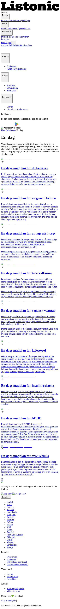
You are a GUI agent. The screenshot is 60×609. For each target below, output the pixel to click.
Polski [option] (9, 504)
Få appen (5, 39)
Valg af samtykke (8, 600)
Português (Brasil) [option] (15, 535)
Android (5, 45)
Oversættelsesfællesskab (17, 564)
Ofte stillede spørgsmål (17, 562)
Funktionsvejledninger (20, 20)
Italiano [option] (10, 524)
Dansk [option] (9, 540)
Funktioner (6, 20)
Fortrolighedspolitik (15, 588)
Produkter (5, 28)
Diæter (4, 37)
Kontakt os (11, 579)
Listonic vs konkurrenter (18, 37)
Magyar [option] (10, 542)
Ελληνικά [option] (11, 537)
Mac (30, 45)
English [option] (10, 502)
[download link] (6, 494)
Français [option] (10, 519)
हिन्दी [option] (9, 527)
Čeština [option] (10, 522)
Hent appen (6, 42)
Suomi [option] (9, 529)
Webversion (12, 557)
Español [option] (10, 509)
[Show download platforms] (13, 42)
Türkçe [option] (10, 547)
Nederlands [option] (12, 512)
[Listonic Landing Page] (30, 10)
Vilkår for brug (13, 591)
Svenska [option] (10, 517)
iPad (14, 45)
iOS (10, 45)
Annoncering (12, 576)
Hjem (3, 130)
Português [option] (11, 514)
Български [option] (12, 545)
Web (18, 45)
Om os (10, 574)
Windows (24, 45)
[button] (4, 50)
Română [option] (10, 532)
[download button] (8, 125)
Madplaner (25, 28)
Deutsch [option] (10, 507)
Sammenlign (15, 28)
